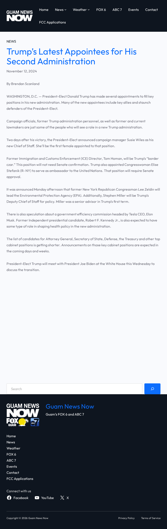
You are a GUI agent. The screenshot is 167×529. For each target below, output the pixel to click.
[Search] (152, 388)
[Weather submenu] (89, 9)
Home (43, 9)
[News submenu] (65, 9)
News (11, 41)
